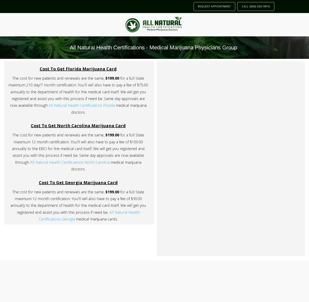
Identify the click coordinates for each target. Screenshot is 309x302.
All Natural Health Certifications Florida (82, 105)
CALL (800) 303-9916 (256, 6)
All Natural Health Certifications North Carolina (70, 162)
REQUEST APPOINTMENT (214, 6)
